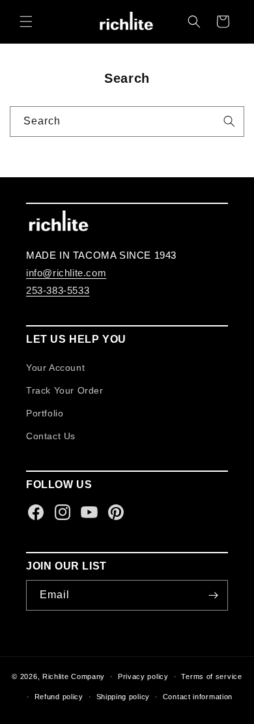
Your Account (55, 367)
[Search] (229, 121)
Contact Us (51, 436)
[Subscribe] (213, 595)
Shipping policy (123, 697)
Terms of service (211, 676)
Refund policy (59, 697)
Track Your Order (65, 390)
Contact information (198, 697)
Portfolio (44, 413)
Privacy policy (143, 676)
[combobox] (127, 121)
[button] (26, 21)
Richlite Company (73, 676)
